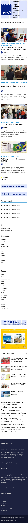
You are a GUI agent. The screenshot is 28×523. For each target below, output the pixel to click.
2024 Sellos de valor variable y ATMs (10, 213)
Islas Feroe (3, 297)
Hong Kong (3, 248)
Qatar (2, 258)
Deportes (12, 410)
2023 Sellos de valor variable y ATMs (10, 217)
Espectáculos (14, 413)
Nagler (9, 424)
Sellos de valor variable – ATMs (17, 5)
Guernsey (3, 290)
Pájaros (3, 429)
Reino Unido (4, 306)
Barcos (23, 404)
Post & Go (22, 427)
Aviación (3, 405)
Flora (6, 416)
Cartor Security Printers (8, 43)
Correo (18, 407)
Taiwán (17, 122)
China (17, 82)
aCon (3, 402)
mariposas (18, 421)
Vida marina (14, 432)
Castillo (13, 407)
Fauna (23, 413)
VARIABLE (3, 503)
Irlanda (2, 292)
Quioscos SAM (10, 429)
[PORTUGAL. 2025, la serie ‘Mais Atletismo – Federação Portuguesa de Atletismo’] (5, 363)
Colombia (3, 239)
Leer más (19, 61)
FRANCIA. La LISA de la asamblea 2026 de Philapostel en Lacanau (18, 393)
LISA (8, 421)
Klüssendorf (3, 421)
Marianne (13, 421)
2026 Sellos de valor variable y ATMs (10, 205)
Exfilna (19, 413)
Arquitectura (15, 402)
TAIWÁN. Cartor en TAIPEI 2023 (12, 125)
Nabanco (4, 424)
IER (9, 416)
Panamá (17, 156)
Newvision (20, 424)
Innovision (21, 415)
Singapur (3, 260)
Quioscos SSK (18, 429)
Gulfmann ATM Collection (7, 508)
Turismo (4, 432)
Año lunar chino (11, 405)
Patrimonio (5, 427)
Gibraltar (3, 286)
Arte (22, 402)
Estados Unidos (5, 246)
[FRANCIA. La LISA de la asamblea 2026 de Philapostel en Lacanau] (5, 396)
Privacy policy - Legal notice (8, 488)
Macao (2, 253)
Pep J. (6, 52)
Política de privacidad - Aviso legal (9, 463)
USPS (9, 432)
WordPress (10, 520)
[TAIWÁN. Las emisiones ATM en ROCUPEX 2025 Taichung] (5, 380)
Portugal (3, 304)
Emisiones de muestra (5, 413)
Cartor (9, 407)
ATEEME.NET (4, 501)
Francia (3, 283)
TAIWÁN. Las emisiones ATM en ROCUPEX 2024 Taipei (18, 384)
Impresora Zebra (15, 415)
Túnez (2, 265)
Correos (4, 410)
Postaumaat (4, 510)
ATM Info (3, 506)
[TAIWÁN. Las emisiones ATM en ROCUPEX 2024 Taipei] (5, 388)
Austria (2, 281)
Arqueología (8, 402)
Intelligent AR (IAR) (9, 418)
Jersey (2, 299)
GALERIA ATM (4, 499)
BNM (16, 520)
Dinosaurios (18, 410)
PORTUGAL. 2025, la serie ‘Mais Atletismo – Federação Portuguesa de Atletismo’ (19, 359)
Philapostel (12, 427)
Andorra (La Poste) (5, 279)
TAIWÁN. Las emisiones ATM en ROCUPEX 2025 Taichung (18, 375)
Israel (2, 251)
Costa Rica (3, 242)
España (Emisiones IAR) (7, 230)
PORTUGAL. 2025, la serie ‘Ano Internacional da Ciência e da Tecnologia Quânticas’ (19, 368)
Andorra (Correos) (5, 228)
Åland (2, 274)
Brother (4, 407)
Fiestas (2, 416)
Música (22, 421)
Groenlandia (4, 288)
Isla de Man (4, 295)
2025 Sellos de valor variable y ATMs (10, 209)
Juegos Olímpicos (22, 418)
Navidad (14, 424)
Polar (17, 427)
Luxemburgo (4, 302)
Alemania (3, 276)
